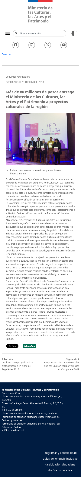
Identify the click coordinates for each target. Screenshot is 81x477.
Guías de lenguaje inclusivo (60, 458)
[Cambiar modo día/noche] (74, 33)
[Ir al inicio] (40, 12)
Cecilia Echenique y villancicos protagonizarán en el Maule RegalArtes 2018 (17, 364)
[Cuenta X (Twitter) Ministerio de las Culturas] (47, 45)
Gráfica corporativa (60, 470)
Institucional (24, 76)
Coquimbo (11, 76)
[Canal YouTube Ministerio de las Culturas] (63, 45)
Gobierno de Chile (11, 393)
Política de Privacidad (13, 430)
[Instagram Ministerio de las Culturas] (31, 45)
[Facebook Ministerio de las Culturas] (15, 45)
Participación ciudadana (60, 464)
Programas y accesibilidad (60, 453)
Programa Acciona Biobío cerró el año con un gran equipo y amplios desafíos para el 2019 (61, 364)
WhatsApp (29, 345)
